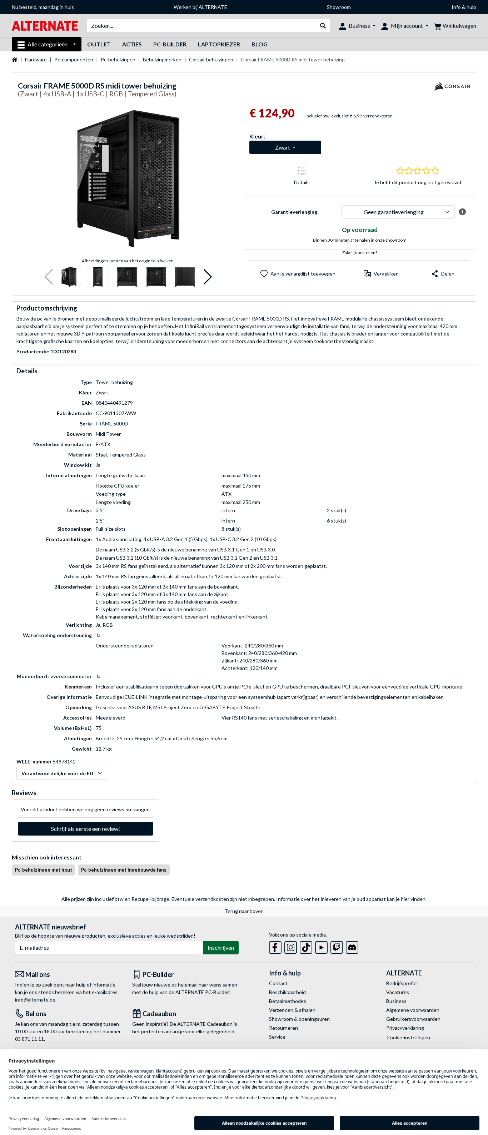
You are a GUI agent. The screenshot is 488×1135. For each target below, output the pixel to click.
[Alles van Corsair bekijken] (452, 91)
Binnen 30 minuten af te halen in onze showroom (360, 240)
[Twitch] (336, 946)
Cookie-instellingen (408, 1037)
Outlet (99, 44)
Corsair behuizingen (211, 59)
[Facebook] (275, 946)
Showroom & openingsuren (299, 1019)
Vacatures (397, 992)
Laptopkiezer (219, 44)
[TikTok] (306, 946)
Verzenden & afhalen (292, 1010)
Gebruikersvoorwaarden (413, 1019)
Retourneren (283, 1028)
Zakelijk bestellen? (359, 252)
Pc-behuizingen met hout (43, 870)
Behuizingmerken (162, 59)
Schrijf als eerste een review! (85, 828)
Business (396, 1001)
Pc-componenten (73, 59)
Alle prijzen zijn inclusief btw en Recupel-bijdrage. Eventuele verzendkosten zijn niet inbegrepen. (168, 899)
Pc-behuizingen (118, 59)
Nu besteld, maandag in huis (43, 7)
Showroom (339, 7)
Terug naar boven (244, 911)
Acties (132, 44)
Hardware (36, 59)
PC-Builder (169, 44)
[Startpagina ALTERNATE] (45, 25)
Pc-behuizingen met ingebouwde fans (123, 870)
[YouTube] (321, 946)
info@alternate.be (35, 1000)
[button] (49, 277)
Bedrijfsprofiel (402, 983)
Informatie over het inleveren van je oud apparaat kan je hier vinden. (351, 899)
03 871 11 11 (29, 1039)
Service (277, 1037)
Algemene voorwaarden (412, 1010)
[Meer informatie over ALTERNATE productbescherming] (462, 212)
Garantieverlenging (294, 212)
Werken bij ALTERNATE (200, 7)
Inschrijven (221, 947)
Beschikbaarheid (287, 992)
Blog (260, 44)
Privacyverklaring (405, 1028)
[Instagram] (290, 946)
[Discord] (352, 946)
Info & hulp (464, 7)
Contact (278, 983)
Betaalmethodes (287, 1001)
